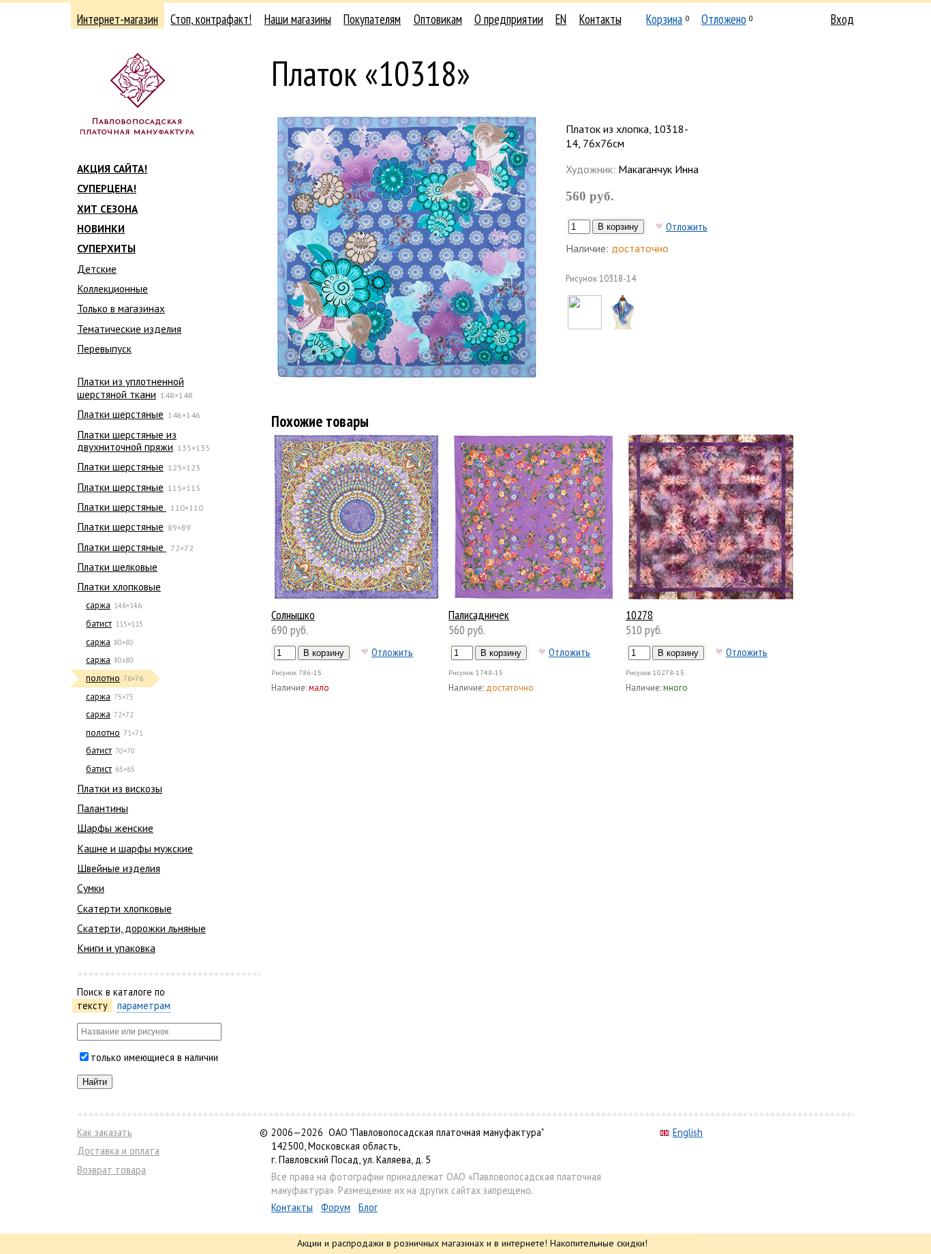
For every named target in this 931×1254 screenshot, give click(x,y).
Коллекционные (112, 288)
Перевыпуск (104, 348)
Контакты (600, 19)
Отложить (686, 226)
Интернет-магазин (117, 19)
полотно (103, 678)
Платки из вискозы (119, 788)
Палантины (102, 808)
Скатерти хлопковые (124, 908)
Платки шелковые (117, 566)
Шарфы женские (115, 828)
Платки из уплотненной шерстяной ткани (130, 387)
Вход (842, 19)
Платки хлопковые (119, 586)
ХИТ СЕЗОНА (107, 208)
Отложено (723, 19)
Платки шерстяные (120, 414)
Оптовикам (438, 19)
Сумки (90, 888)
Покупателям (372, 19)
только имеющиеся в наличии (154, 1057)
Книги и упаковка (116, 948)
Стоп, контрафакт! (210, 19)
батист (99, 623)
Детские (97, 268)
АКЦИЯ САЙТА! (112, 168)
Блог (368, 1207)
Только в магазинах (121, 308)
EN (560, 19)
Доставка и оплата (118, 1150)
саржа (98, 605)
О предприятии (508, 19)
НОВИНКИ (101, 228)
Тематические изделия (129, 328)
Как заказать (104, 1132)
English (688, 1132)
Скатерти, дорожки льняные (141, 928)
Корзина (664, 19)
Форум (335, 1207)
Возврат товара (111, 1169)
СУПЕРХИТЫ (106, 248)
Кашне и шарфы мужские (135, 848)
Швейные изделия (118, 868)
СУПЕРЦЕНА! (106, 188)
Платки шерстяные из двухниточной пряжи (127, 440)
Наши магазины (297, 19)
